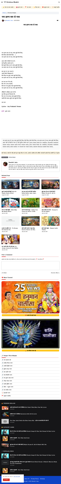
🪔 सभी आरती (51, 7)
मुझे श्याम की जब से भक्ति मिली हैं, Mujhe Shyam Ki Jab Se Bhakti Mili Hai (48, 192)
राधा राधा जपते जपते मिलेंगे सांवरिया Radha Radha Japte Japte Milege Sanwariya (29, 192)
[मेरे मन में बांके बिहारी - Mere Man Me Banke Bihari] (10, 203)
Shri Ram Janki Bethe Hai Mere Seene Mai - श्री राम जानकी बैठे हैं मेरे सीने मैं (29, 420)
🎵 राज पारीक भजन (6, 390)
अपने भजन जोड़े (17, 476)
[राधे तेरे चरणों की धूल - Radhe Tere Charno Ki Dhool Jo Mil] (30, 203)
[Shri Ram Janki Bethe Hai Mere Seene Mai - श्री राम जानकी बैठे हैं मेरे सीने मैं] (5, 421)
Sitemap (42, 479)
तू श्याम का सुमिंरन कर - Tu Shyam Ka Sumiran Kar (10, 229)
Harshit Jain (13, 163)
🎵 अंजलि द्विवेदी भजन (7, 366)
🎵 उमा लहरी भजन (6, 372)
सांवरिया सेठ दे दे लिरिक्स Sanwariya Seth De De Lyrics (23, 414)
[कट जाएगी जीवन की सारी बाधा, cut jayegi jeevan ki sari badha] (10, 239)
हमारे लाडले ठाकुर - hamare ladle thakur (50, 229)
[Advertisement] (30, 39)
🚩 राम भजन (13, 7)
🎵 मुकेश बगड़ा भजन (7, 369)
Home (4, 13)
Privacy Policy (35, 479)
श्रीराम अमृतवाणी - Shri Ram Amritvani (20, 438)
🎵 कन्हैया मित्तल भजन (7, 363)
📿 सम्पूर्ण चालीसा (41, 7)
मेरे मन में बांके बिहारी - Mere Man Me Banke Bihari (9, 210)
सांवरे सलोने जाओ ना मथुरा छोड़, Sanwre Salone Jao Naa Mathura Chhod (28, 229)
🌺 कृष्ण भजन (5, 7)
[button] (2, 2)
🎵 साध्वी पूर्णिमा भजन (7, 384)
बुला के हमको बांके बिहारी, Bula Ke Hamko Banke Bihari (9, 192)
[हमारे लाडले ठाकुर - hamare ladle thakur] (50, 221)
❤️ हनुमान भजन (31, 7)
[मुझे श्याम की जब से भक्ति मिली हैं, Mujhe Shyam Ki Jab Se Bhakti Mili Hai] (50, 184)
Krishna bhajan (12, 13)
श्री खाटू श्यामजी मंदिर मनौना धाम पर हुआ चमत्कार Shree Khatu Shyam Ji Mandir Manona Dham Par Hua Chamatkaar (33, 462)
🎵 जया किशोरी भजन (7, 375)
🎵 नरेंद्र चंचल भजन (7, 381)
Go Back (4, 273)
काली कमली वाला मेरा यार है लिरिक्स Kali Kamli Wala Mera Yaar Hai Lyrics (28, 407)
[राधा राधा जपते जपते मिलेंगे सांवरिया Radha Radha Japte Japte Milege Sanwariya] (30, 184)
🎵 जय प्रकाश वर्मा (6, 360)
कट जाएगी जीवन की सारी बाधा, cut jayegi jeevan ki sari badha (10, 247)
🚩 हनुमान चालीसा (6, 396)
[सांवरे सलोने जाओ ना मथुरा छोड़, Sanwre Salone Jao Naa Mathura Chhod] (30, 221)
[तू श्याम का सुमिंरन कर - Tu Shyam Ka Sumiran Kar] (10, 221)
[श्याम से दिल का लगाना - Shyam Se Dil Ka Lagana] (50, 203)
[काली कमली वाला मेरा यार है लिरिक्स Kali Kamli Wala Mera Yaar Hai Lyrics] (5, 408)
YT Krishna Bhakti (11, 2)
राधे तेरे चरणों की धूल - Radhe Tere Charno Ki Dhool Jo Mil (30, 210)
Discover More (55, 273)
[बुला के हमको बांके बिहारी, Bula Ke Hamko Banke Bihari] (10, 184)
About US (26, 479)
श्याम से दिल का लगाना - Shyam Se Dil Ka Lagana (50, 210)
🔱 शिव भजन (22, 7)
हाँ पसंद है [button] (6, 480)
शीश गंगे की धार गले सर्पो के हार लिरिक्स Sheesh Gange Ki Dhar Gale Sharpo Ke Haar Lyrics (32, 431)
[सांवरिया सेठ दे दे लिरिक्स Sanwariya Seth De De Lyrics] (5, 414)
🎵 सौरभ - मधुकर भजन (7, 387)
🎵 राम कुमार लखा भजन (7, 378)
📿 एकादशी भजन (6, 393)
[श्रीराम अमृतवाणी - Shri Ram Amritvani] (5, 438)
